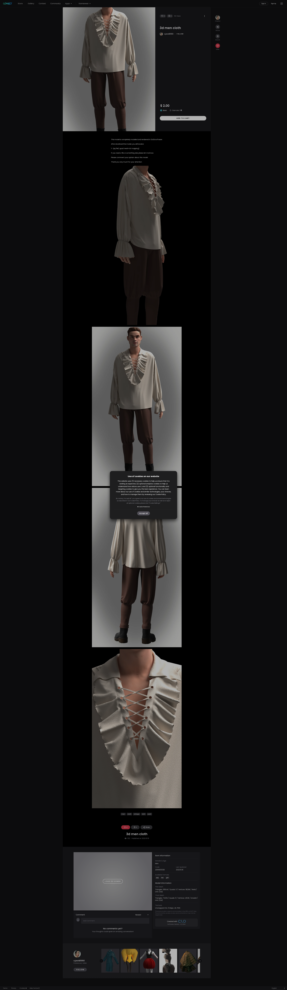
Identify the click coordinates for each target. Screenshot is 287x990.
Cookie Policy (160, 494)
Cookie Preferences (144, 507)
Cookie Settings (154, 503)
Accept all (143, 513)
